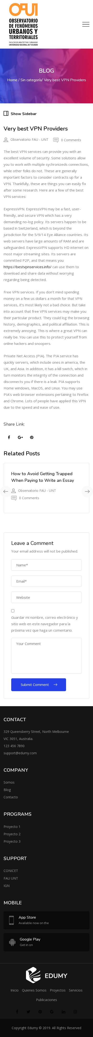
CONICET (11, 870)
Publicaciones (46, 999)
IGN (7, 885)
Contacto (11, 797)
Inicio (14, 990)
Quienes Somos (34, 990)
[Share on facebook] (9, 437)
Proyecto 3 (12, 841)
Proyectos (58, 990)
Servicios (76, 990)
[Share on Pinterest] (31, 437)
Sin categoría (31, 80)
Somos (9, 782)
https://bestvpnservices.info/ (28, 266)
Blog (7, 789)
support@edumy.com (20, 753)
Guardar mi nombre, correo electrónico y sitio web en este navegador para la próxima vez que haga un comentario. (44, 624)
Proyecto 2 (12, 834)
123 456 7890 (14, 746)
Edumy (32, 1028)
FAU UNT (11, 878)
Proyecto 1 (12, 826)
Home (12, 80)
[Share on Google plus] (20, 437)
